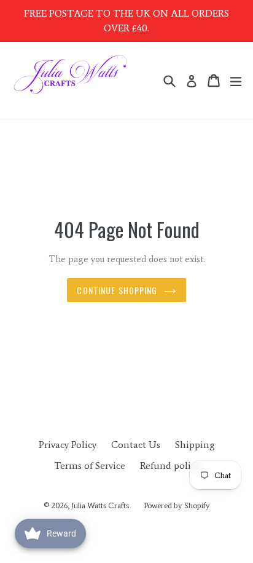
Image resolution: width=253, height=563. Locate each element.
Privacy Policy (67, 444)
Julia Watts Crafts (100, 505)
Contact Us (135, 444)
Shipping (195, 444)
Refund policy (170, 465)
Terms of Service (89, 465)
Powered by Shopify (177, 505)
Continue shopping (117, 290)
